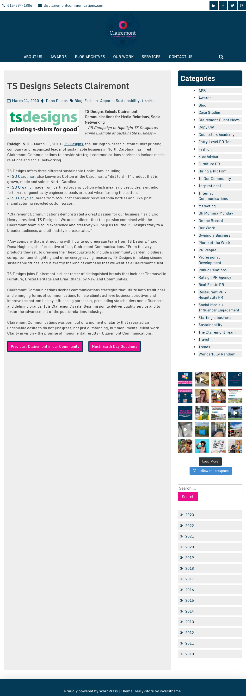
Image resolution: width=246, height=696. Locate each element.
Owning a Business (214, 235)
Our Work (123, 56)
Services (151, 56)
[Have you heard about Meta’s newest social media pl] (185, 379)
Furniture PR (209, 164)
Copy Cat (206, 127)
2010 (189, 654)
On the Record (210, 220)
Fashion (91, 100)
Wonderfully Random (216, 354)
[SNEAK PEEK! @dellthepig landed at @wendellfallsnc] (202, 379)
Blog (78, 100)
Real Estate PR (211, 284)
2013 (189, 622)
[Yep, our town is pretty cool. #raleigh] (202, 429)
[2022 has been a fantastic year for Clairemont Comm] (235, 379)
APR (202, 90)
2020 (189, 547)
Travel (203, 339)
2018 (189, 568)
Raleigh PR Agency (214, 277)
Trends (204, 347)
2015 (189, 600)
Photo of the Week (214, 242)
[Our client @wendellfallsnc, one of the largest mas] (218, 413)
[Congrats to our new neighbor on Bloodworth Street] (235, 429)
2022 (189, 525)
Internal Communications (213, 196)
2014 (189, 611)
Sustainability (128, 100)
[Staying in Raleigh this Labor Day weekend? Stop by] (235, 413)
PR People (207, 250)
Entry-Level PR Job (215, 142)
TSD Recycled (22, 198)
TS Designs (73, 144)
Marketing (207, 206)
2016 (189, 590)
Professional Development (209, 260)
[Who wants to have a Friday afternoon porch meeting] (218, 429)
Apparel (107, 100)
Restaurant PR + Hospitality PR (212, 294)
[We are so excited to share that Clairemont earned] (235, 446)
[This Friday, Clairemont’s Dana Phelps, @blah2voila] (202, 396)
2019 (189, 557)
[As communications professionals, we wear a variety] (185, 396)
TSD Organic (20, 187)
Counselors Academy (216, 134)
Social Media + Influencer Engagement (218, 307)
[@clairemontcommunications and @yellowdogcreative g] (218, 396)
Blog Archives (90, 56)
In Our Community (214, 178)
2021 (189, 536)
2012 (189, 632)
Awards (58, 56)
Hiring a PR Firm (212, 171)
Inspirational (209, 186)
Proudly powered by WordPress (91, 691)
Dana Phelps (57, 100)
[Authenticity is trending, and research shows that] (202, 446)
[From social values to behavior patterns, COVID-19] (218, 446)
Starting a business (214, 317)
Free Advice (208, 156)
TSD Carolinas (22, 176)
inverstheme (170, 691)
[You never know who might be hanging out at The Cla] (185, 429)
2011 (189, 643)
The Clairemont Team (217, 332)
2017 (189, 579)
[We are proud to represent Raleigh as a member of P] (218, 379)
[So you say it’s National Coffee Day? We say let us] (202, 413)
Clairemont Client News (219, 120)
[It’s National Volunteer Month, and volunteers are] (185, 446)
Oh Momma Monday (215, 213)
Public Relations (212, 270)
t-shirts (148, 100)
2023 (189, 515)
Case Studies (209, 112)
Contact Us (181, 56)
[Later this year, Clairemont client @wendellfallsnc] (235, 396)
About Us (33, 56)
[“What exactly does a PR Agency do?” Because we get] (185, 413)
